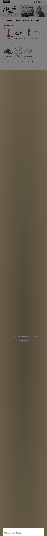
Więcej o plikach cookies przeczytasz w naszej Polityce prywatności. (12, 532)
